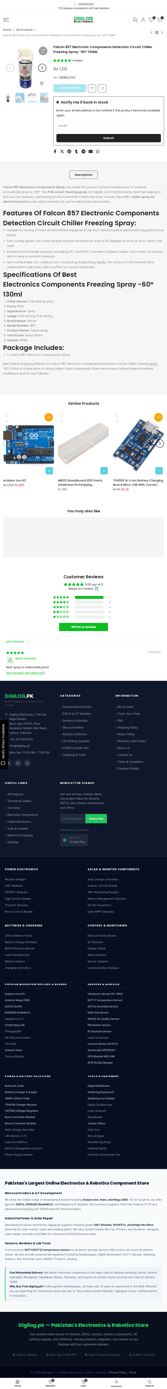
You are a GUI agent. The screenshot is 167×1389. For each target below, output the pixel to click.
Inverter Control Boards (102, 885)
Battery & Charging (20, 835)
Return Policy (126, 734)
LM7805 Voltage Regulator (21, 1110)
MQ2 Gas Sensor (98, 1012)
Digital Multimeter (99, 1085)
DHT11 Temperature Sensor (105, 1000)
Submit (108, 138)
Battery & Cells (14, 1085)
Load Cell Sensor (98, 1037)
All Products (15, 794)
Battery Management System (23, 1148)
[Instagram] (18, 763)
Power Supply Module (19, 1154)
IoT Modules (95, 942)
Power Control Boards (19, 911)
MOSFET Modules (16, 892)
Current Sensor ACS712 (103, 1043)
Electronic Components (22, 814)
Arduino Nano (13, 1050)
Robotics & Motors (75, 734)
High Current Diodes (18, 898)
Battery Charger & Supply (21, 1092)
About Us (124, 748)
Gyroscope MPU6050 (101, 1050)
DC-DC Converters (99, 905)
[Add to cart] (49, 470)
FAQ (120, 720)
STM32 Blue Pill (14, 1025)
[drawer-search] (135, 19)
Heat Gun (94, 1129)
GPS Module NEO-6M (101, 1056)
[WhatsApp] (27, 763)
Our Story (13, 807)
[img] (15, 653)
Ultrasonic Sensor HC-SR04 (105, 993)
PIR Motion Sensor (99, 1025)
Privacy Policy (117, 1372)
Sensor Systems (98, 961)
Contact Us (125, 755)
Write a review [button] (83, 626)
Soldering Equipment (101, 1092)
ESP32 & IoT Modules (77, 713)
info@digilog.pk (19, 745)
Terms (132, 1372)
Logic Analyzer (97, 1110)
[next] (42, 68)
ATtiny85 (10, 1043)
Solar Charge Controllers (103, 879)
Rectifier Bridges (15, 879)
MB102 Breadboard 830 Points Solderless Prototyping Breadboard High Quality (80, 482)
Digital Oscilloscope (100, 1104)
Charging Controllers (18, 967)
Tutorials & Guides (19, 801)
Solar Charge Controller (20, 1129)
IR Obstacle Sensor (100, 1031)
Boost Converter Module (20, 1123)
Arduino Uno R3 (14, 480)
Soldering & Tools (74, 755)
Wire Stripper (96, 1136)
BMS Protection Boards (19, 948)
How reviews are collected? (25, 673)
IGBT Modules (14, 885)
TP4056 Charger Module (20, 1104)
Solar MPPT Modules (101, 911)
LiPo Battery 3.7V (16, 1136)
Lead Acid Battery (16, 1142)
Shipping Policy (128, 727)
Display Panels (97, 948)
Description (83, 175)
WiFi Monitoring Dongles (103, 892)
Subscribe (96, 818)
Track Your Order (129, 713)
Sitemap (12, 842)
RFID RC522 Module (100, 1062)
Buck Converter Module (20, 1117)
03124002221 (86, 4)
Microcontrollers (73, 727)
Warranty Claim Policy (132, 741)
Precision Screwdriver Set (104, 1154)
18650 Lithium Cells (17, 1098)
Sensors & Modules (75, 720)
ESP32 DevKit (13, 1006)
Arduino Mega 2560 (17, 1000)
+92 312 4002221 (21, 739)
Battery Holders (15, 961)
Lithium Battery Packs (18, 935)
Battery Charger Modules (21, 942)
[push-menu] (6, 20)
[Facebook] (8, 763)
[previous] (10, 68)
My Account (125, 706)
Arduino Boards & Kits (77, 706)
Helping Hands (97, 1148)
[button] (62, 60)
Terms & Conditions (130, 761)
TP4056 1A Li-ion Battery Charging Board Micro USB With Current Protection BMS (138, 482)
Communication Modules (103, 967)
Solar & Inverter (17, 828)
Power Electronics (19, 821)
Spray (154, 364)
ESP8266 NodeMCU (17, 1012)
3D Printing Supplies (76, 741)
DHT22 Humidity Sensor (103, 1006)
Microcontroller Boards (102, 935)
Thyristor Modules (16, 905)
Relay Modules (97, 954)
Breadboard (95, 1117)
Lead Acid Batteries (17, 954)
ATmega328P (13, 1031)
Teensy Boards (14, 1056)
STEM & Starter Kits (76, 748)
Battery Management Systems (107, 898)
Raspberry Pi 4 (14, 1018)
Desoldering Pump (99, 1142)
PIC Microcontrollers (18, 1037)
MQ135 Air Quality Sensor (104, 1018)
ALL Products (24, 30)
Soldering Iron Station (101, 1098)
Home (7, 30)
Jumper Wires (96, 1123)
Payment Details (128, 768)
